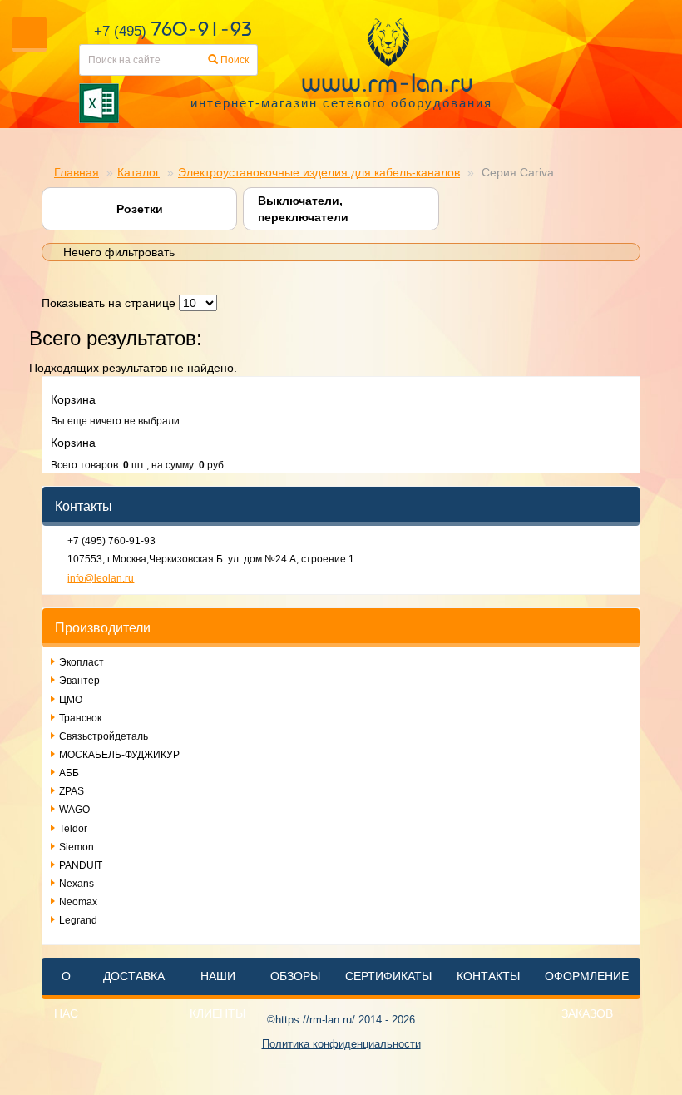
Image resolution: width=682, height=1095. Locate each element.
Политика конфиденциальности (341, 1044)
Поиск (233, 60)
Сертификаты (388, 976)
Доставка (134, 976)
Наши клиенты (217, 994)
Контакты (488, 976)
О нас (66, 994)
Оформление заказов (587, 994)
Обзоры (295, 976)
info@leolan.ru (100, 578)
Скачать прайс (274, 103)
